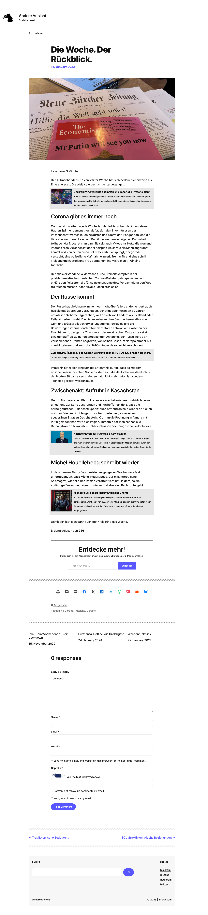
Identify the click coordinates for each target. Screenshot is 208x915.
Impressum (165, 899)
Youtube (165, 874)
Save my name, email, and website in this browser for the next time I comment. (99, 760)
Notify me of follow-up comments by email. (78, 790)
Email (55, 731)
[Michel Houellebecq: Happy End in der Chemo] (102, 502)
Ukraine (91, 610)
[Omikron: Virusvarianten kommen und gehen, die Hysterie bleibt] (102, 198)
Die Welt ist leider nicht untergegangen (98, 184)
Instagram (166, 879)
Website (55, 746)
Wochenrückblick (139, 634)
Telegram (165, 869)
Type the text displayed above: (83, 776)
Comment (58, 678)
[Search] (128, 872)
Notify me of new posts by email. (72, 798)
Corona (69, 610)
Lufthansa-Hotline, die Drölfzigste (101, 634)
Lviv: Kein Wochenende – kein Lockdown (48, 635)
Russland (80, 610)
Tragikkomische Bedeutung (50, 837)
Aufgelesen (36, 33)
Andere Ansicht (32, 15)
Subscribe (127, 565)
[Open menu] (204, 18)
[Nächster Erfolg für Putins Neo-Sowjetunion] (102, 442)
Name (55, 717)
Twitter (164, 884)
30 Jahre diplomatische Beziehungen (147, 837)
